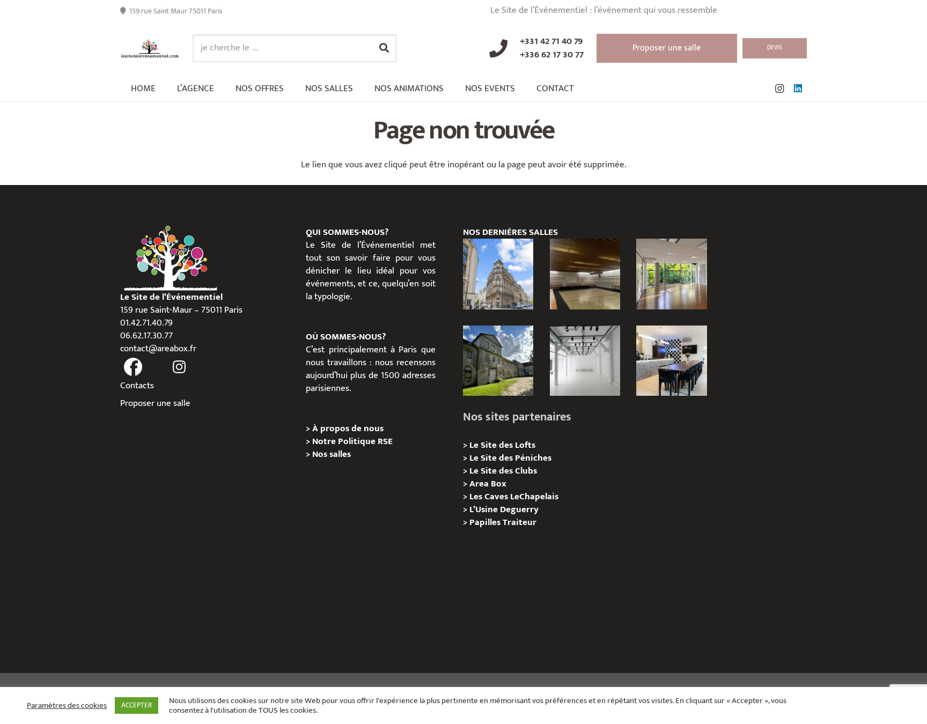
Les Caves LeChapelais (513, 496)
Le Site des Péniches (510, 458)
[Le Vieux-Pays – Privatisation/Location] (498, 361)
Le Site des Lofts (502, 445)
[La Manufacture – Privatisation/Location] (671, 274)
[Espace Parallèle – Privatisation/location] (585, 361)
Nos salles (331, 454)
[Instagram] (779, 88)
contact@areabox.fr (158, 348)
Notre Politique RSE (352, 441)
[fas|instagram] (180, 367)
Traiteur (519, 522)
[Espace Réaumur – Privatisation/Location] (498, 274)
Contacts (137, 385)
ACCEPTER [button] (136, 705)
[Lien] (150, 48)
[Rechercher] (384, 48)
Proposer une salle (155, 403)
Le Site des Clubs (503, 470)
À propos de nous (348, 428)
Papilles (486, 522)
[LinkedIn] (798, 88)
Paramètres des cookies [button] (67, 706)
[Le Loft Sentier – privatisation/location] (671, 361)
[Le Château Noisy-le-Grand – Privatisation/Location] (585, 274)
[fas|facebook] (133, 367)
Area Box (487, 483)
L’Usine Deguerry (504, 509)
